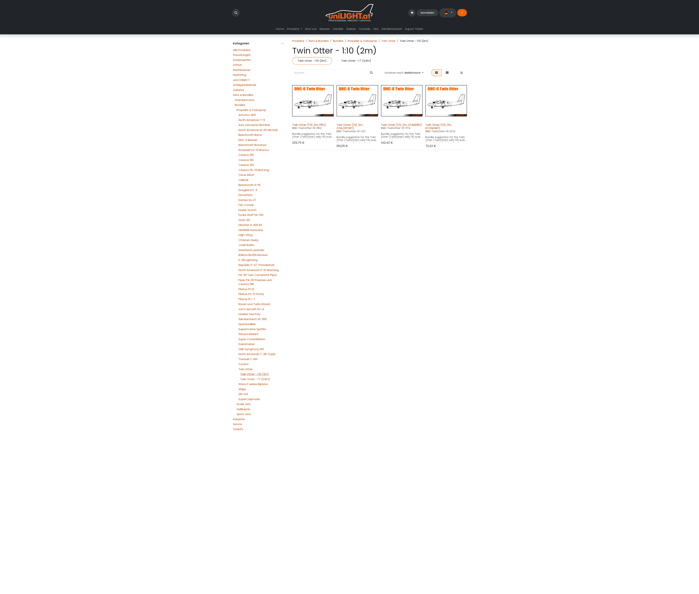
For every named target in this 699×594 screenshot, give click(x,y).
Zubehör (238, 90)
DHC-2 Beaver (247, 140)
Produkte (298, 41)
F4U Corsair (246, 205)
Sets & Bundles (243, 95)
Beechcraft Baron (250, 135)
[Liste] (447, 73)
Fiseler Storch (247, 210)
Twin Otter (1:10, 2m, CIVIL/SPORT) (350, 126)
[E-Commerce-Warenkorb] (412, 13)
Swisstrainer (246, 344)
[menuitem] (280, 29)
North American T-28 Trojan (257, 354)
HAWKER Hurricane (250, 230)
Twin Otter (245, 369)
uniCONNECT (241, 80)
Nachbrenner (241, 70)
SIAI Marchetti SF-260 (252, 319)
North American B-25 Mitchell (258, 130)
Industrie (239, 419)
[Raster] (436, 73)
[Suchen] (371, 73)
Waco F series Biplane (253, 384)
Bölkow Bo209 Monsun (253, 255)
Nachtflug (239, 75)
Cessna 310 (246, 165)
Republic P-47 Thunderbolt (256, 265)
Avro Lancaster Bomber (254, 125)
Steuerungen (242, 55)
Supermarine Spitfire (252, 329)
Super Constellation (251, 339)
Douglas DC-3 (247, 190)
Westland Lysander (251, 250)
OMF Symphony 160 (251, 349)
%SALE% (238, 429)
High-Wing (245, 235)
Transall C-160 (247, 359)
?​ (462, 13)
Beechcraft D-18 (249, 185)
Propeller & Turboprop (251, 110)
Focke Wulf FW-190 (250, 215)
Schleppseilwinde (244, 85)
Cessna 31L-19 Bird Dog (253, 170)
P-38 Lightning (248, 260)
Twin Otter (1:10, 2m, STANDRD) (401, 125)
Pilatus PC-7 (246, 299)
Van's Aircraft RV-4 (251, 309)
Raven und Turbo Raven (254, 304)
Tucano (243, 364)
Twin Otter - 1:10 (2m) (254, 374)
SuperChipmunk (249, 399)
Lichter (237, 65)
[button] (236, 13)
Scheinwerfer (242, 60)
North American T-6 (251, 120)
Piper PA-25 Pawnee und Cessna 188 (255, 282)
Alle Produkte (242, 50)
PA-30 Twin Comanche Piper (257, 275)
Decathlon (245, 195)
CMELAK (243, 180)
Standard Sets (244, 100)
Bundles (240, 105)
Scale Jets (244, 404)
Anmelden (427, 13)
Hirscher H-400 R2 (250, 225)
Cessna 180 (246, 155)
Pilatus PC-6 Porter (251, 294)
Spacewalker (247, 324)
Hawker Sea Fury (249, 314)
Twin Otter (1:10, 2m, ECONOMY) (438, 126)
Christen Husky (248, 240)
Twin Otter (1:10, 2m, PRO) (309, 125)
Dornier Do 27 (247, 200)
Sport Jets (244, 414)
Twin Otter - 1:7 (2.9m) (255, 379)
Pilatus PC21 (246, 289)
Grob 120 (244, 220)
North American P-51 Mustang (258, 270)
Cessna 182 (246, 160)
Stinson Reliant (248, 334)
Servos (237, 424)
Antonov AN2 (247, 115)
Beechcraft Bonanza (252, 145)
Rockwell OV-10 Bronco (253, 150)
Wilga (242, 389)
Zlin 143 (243, 394)
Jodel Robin (246, 245)
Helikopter (243, 409)
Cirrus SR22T (246, 175)
